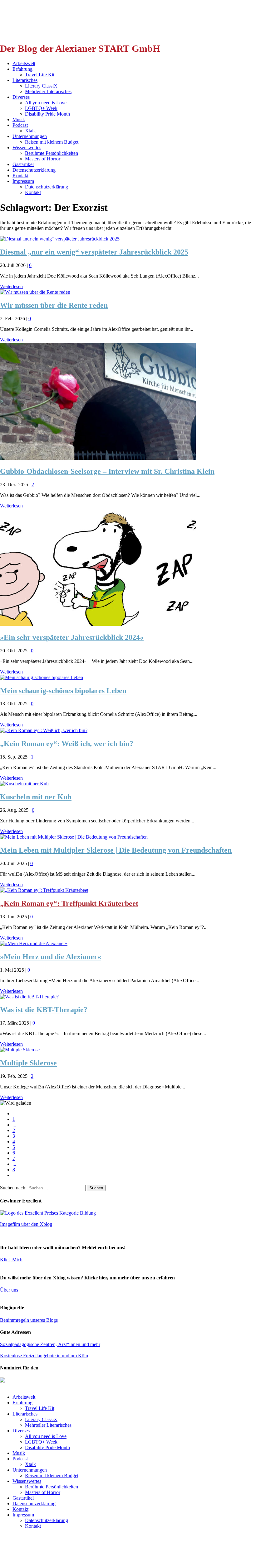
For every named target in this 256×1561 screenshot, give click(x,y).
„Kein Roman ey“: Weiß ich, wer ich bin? (66, 744)
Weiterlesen (11, 286)
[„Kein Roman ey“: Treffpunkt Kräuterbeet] (44, 890)
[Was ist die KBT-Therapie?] (29, 996)
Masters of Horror (42, 158)
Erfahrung (22, 69)
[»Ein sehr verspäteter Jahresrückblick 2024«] (98, 624)
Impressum (23, 181)
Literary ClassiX (41, 85)
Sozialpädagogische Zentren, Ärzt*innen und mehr (50, 1344)
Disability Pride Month (47, 114)
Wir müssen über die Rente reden (54, 305)
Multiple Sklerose (28, 1063)
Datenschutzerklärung (34, 170)
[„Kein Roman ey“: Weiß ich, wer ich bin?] (43, 730)
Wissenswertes (26, 147)
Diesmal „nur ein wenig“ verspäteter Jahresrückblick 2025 (94, 252)
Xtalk (30, 130)
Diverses (21, 97)
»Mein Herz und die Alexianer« (50, 957)
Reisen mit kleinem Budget (51, 142)
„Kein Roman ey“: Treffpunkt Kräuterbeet (69, 903)
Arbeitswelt (23, 63)
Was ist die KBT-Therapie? (43, 1010)
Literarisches (24, 80)
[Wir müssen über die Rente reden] (35, 292)
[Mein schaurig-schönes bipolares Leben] (41, 677)
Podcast (20, 125)
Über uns (9, 1289)
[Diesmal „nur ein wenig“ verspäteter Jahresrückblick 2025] (60, 238)
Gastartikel (23, 164)
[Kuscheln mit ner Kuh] (24, 783)
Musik (18, 119)
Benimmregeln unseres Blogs (29, 1320)
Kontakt (20, 175)
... (14, 1124)
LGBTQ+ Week (41, 108)
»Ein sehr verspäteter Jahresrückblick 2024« (72, 637)
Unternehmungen (29, 136)
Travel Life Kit (39, 74)
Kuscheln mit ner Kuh (35, 797)
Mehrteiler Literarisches (48, 91)
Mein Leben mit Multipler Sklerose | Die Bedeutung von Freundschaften (116, 850)
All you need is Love (45, 102)
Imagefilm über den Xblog (26, 1224)
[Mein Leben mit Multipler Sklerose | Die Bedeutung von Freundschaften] (74, 837)
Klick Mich (11, 1259)
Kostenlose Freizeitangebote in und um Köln (44, 1355)
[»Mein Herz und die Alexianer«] (33, 943)
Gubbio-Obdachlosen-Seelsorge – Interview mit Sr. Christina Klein (107, 471)
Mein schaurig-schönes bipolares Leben (63, 691)
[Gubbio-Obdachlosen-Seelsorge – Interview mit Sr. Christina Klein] (98, 458)
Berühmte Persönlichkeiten (51, 153)
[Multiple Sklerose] (20, 1049)
